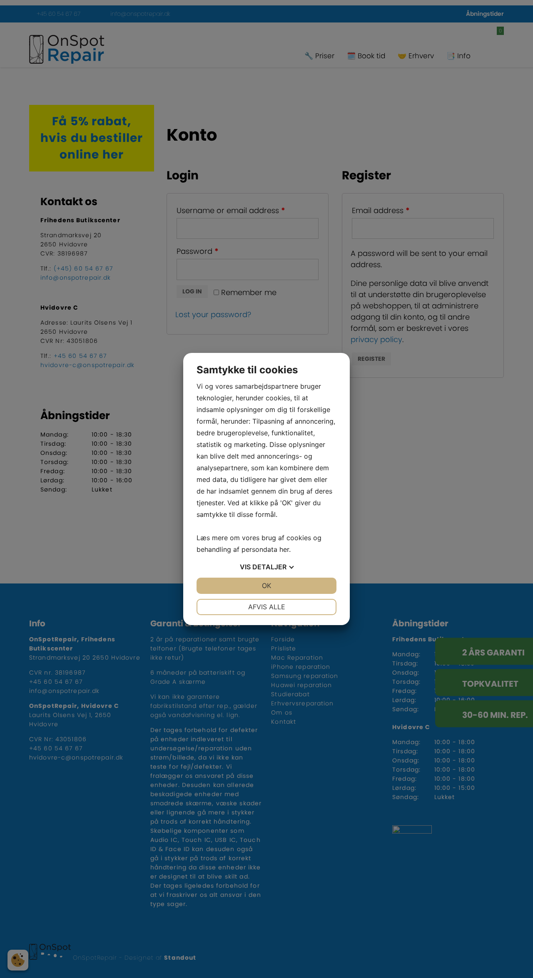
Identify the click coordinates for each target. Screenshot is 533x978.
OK (266, 585)
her (284, 549)
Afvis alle (266, 607)
